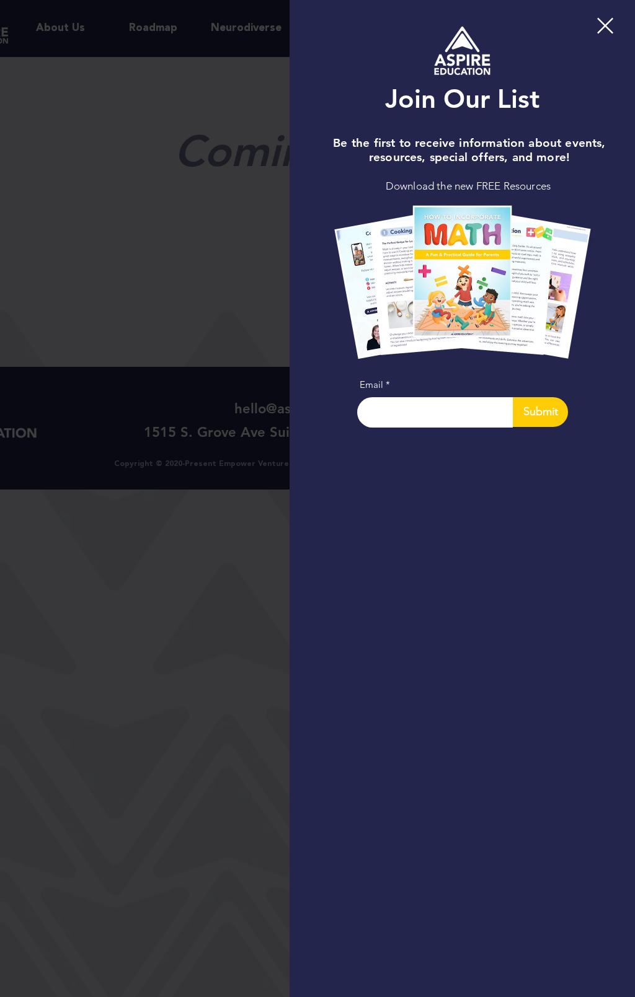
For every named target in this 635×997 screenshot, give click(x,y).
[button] (605, 25)
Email (371, 384)
